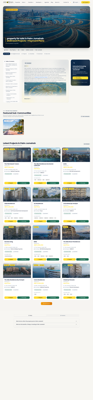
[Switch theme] (70, 2)
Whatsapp (24, 183)
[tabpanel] (46, 322)
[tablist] (46, 315)
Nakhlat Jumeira (29, 50)
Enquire (11, 183)
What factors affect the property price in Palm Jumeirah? (29, 321)
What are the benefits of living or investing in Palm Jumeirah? (30, 324)
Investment (40, 53)
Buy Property (13, 50)
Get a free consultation (79, 78)
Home (6, 50)
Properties (17, 2)
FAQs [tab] (31, 315)
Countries (30, 2)
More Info (48, 53)
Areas (23, 2)
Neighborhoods (16, 53)
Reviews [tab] (63, 315)
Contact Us (66, 2)
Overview (7, 53)
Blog (52, 2)
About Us (57, 2)
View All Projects (46, 303)
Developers (38, 2)
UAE (18, 50)
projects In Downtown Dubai (41, 77)
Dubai (22, 50)
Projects (25, 53)
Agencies (47, 2)
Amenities (32, 53)
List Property (85, 2)
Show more (27, 98)
